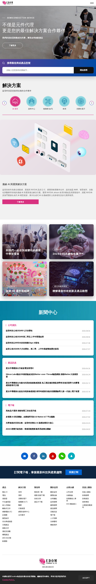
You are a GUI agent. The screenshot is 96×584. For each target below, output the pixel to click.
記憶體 (4, 515)
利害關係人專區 (71, 500)
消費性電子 (22, 498)
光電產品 (5, 525)
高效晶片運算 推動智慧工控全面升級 (21, 411)
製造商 (37, 487)
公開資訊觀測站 (87, 506)
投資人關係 (87, 487)
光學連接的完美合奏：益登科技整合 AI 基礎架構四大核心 (30, 423)
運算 (20, 495)
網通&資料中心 (23, 512)
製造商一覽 (38, 492)
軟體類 (4, 541)
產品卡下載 (38, 502)
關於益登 (54, 487)
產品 (4, 487)
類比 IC (5, 492)
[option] (48, 32)
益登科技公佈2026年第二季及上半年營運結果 (25, 337)
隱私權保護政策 (48, 567)
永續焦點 (69, 495)
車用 (20, 492)
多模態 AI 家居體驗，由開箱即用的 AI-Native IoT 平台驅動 (30, 417)
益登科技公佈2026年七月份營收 (19, 331)
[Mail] (24, 456)
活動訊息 (53, 512)
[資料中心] (31, 103)
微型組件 (5, 518)
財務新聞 (85, 495)
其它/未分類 (6, 538)
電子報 (52, 515)
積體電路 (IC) (7, 512)
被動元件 (5, 528)
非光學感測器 (7, 521)
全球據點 (53, 498)
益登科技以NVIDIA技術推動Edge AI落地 (22, 343)
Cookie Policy (8, 580)
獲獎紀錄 (53, 495)
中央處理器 (6, 502)
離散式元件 (6, 508)
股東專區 (85, 502)
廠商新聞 (53, 505)
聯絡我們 (53, 525)
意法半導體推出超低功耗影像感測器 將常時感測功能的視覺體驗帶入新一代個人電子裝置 (42, 391)
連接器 (4, 498)
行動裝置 (21, 508)
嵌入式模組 (6, 505)
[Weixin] (62, 456)
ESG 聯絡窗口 (71, 504)
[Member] (71, 456)
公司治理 (69, 492)
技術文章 (37, 498)
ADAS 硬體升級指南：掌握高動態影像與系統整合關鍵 (28, 429)
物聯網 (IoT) (23, 502)
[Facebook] (33, 456)
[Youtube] (52, 456)
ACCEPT (86, 578)
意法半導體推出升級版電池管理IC (20, 368)
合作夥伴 (21, 515)
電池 (4, 495)
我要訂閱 (73, 472)
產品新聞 (53, 508)
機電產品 (5, 535)
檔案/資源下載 (39, 495)
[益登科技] (48, 561)
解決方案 (22, 487)
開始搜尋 (83, 70)
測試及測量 (6, 531)
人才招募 (53, 518)
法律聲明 (53, 521)
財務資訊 (85, 498)
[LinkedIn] (43, 456)
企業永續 (70, 487)
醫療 (20, 505)
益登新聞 (53, 502)
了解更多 (12, 46)
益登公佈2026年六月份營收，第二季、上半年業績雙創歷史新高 (32, 349)
